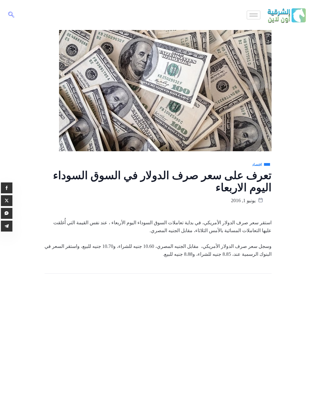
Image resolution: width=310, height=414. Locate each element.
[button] (11, 15)
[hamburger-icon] (253, 15)
